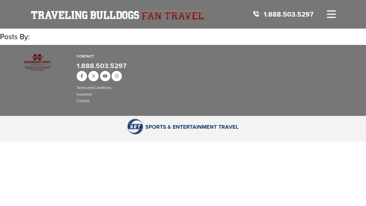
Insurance (84, 94)
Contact (83, 101)
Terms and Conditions (94, 87)
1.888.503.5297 (288, 14)
